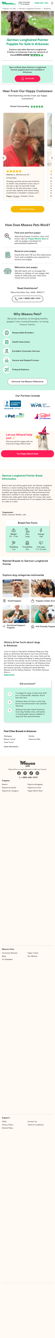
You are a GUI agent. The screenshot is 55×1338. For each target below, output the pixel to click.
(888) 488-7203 (41, 3)
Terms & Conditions (36, 1125)
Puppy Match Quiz (37, 239)
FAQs (4, 1122)
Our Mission (32, 956)
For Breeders (7, 959)
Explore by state (34, 788)
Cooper (16, 196)
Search (4, 784)
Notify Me (29, 78)
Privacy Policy (7, 1125)
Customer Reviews (9, 953)
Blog (4, 956)
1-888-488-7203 (29, 777)
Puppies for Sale (9, 9)
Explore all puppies (35, 784)
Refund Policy (7, 1128)
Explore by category (10, 791)
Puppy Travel (33, 953)
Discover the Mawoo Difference (27, 382)
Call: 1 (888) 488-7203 (29, 298)
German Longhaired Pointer (30, 9)
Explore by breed (9, 788)
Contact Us (32, 1122)
